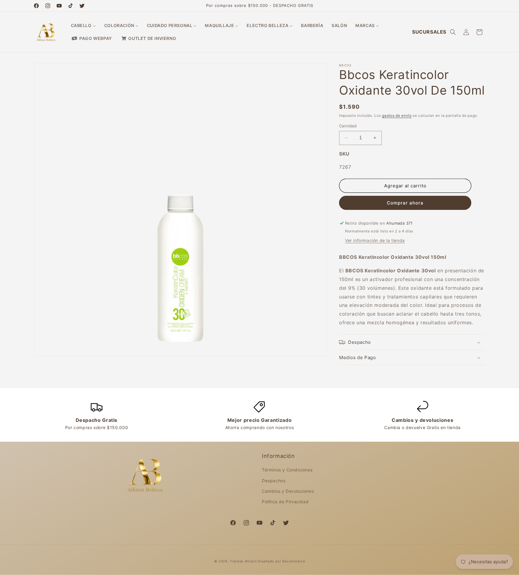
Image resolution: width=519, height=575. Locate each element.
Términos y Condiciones (287, 470)
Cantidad (348, 125)
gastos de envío (397, 115)
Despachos (273, 480)
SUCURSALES (429, 32)
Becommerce (293, 561)
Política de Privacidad (285, 501)
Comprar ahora (405, 203)
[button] (453, 32)
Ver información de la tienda (375, 240)
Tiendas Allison (243, 561)
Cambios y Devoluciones (288, 491)
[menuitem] (83, 25)
